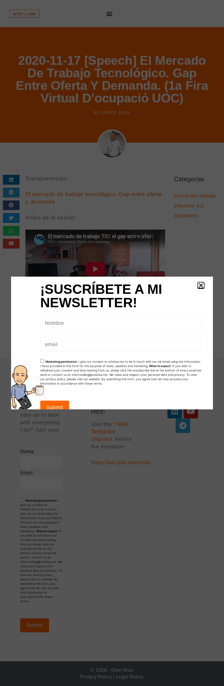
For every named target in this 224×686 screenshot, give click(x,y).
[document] (112, 343)
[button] (201, 285)
